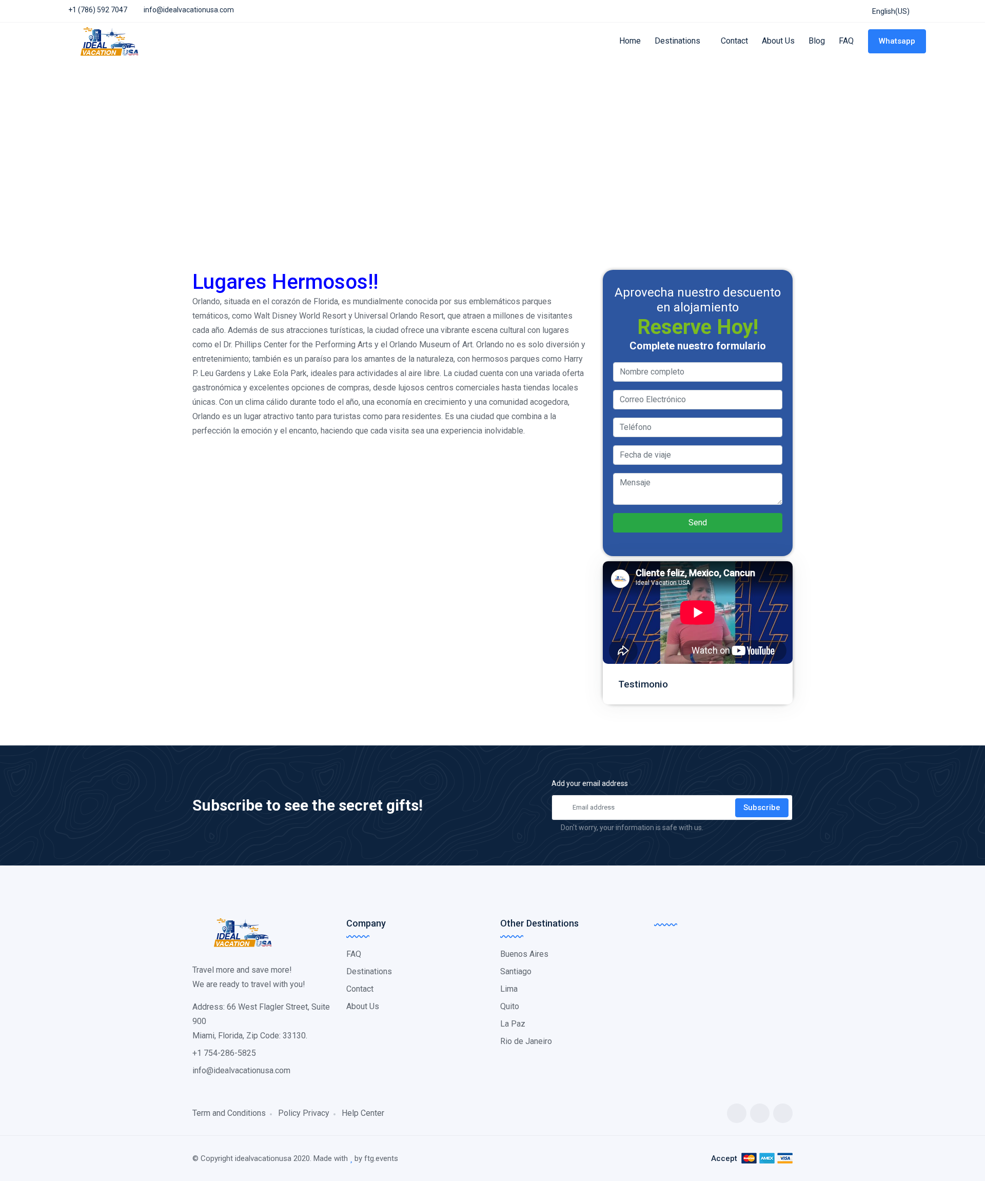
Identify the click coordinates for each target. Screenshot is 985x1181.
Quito (509, 1006)
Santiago (515, 971)
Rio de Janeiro (526, 1041)
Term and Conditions (229, 1113)
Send (697, 522)
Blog (817, 41)
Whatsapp (897, 41)
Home (630, 41)
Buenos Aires (524, 954)
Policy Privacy (303, 1113)
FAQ (846, 41)
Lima (509, 989)
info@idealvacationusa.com (189, 10)
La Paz (512, 1024)
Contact (734, 41)
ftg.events (381, 1158)
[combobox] (890, 11)
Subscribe (761, 807)
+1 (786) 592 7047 (97, 10)
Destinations (678, 41)
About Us (778, 41)
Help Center (363, 1113)
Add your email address (589, 783)
